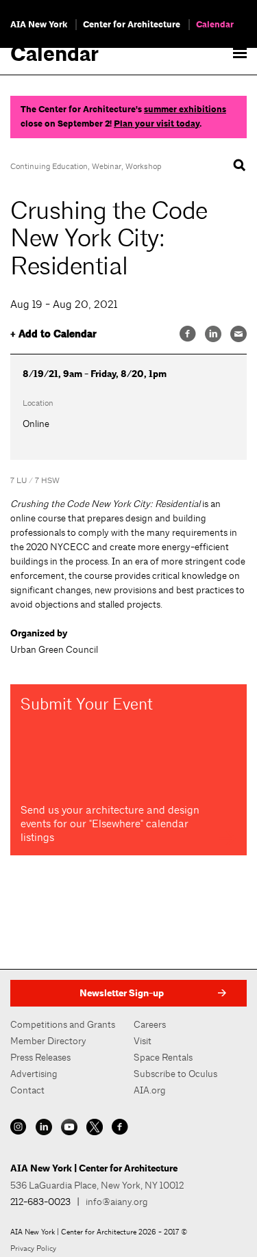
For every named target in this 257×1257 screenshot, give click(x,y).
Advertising (34, 1073)
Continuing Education (49, 166)
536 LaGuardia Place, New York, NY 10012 (97, 1185)
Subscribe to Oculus (175, 1073)
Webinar (106, 166)
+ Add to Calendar (53, 334)
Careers (150, 1024)
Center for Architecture (131, 24)
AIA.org (150, 1090)
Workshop (143, 166)
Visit (142, 1041)
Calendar (215, 24)
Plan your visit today (156, 124)
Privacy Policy (33, 1248)
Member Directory (48, 1041)
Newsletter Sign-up (121, 993)
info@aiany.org (117, 1201)
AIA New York (38, 24)
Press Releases (40, 1057)
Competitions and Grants (62, 1024)
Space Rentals (163, 1057)
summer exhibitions (185, 109)
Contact (27, 1090)
